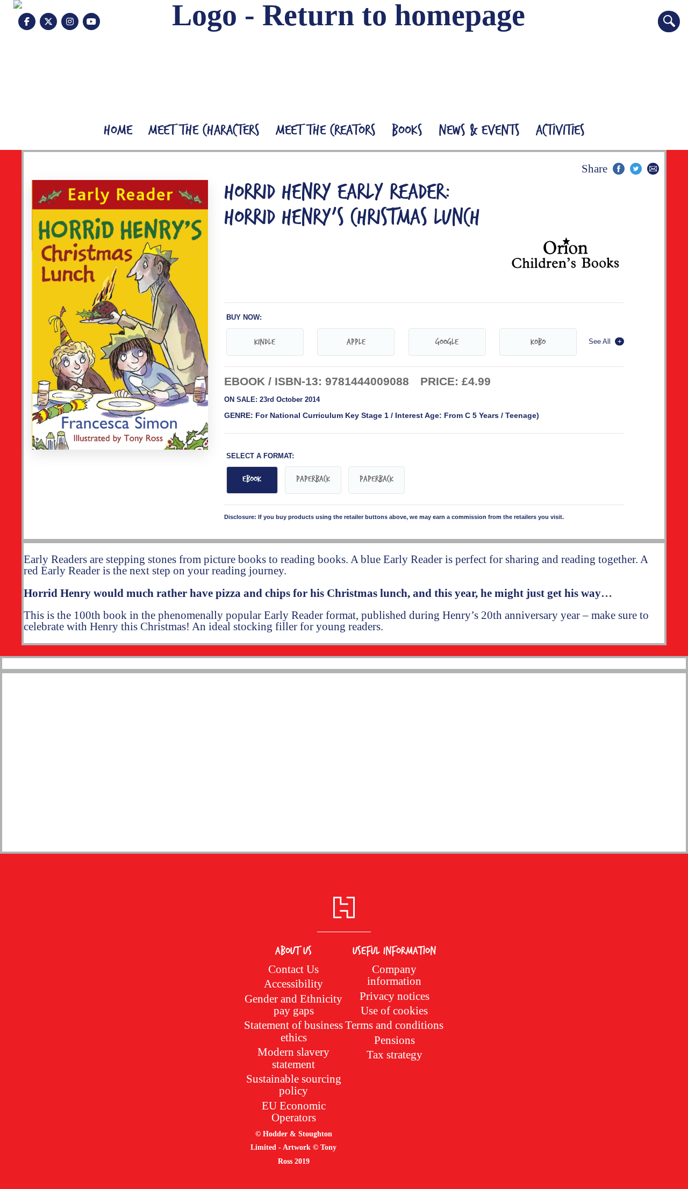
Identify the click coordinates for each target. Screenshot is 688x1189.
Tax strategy (394, 1054)
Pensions (394, 1040)
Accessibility (293, 983)
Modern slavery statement (293, 1058)
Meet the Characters (204, 130)
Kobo (538, 342)
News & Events (479, 130)
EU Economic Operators (294, 1111)
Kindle (264, 342)
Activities (560, 130)
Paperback (313, 479)
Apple (356, 342)
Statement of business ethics (293, 1031)
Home (118, 130)
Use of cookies (394, 1010)
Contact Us (293, 969)
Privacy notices (394, 996)
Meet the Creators (326, 130)
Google (446, 342)
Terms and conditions (394, 1025)
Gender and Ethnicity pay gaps (293, 1004)
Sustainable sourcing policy (293, 1084)
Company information (394, 975)
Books (407, 130)
